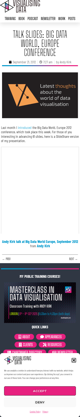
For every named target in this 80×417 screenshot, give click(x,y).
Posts (71, 18)
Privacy (45, 411)
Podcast (32, 18)
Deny (40, 402)
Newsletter (48, 18)
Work (61, 18)
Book (21, 18)
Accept (40, 391)
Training (10, 18)
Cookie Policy (35, 411)
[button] (74, 360)
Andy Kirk (43, 246)
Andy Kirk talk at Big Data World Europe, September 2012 (40, 241)
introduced (25, 127)
